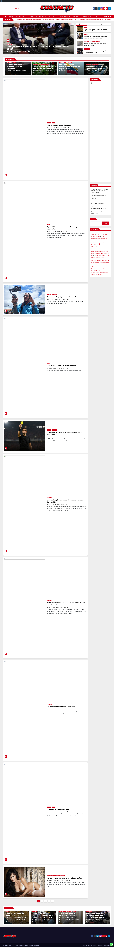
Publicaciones (86, 16)
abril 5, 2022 (51, 811)
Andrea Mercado (22, 51)
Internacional (40, 16)
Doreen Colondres (64, 368)
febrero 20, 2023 (52, 709)
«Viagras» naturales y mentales (58, 809)
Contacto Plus (107, 945)
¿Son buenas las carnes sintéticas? (59, 125)
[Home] (5, 16)
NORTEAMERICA (20, 16)
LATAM (30, 16)
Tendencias (105, 24)
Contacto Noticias (62, 127)
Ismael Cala (98, 72)
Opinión (93, 68)
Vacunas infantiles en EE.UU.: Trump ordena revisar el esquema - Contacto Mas (100, 253)
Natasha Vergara (60, 231)
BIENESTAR (49, 122)
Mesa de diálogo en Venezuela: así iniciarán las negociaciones (42, 67)
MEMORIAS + (76, 16)
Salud (99, 41)
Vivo (10, 16)
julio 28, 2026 (89, 72)
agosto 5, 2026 (11, 70)
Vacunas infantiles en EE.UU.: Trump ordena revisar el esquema (67, 915)
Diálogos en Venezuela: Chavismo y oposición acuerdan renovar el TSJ (95, 915)
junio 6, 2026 (51, 504)
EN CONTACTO (52, 16)
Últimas (82, 24)
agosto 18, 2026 (64, 919)
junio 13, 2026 (51, 607)
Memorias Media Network (34, 945)
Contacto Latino (50, 875)
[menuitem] (1, 1)
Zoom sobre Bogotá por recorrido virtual (61, 297)
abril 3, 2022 (51, 299)
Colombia (9, 46)
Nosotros (85, 945)
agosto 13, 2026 (12, 51)
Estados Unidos (93, 41)
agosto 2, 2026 (63, 70)
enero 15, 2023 (51, 127)
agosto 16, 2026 (91, 919)
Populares (93, 24)
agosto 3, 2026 (37, 70)
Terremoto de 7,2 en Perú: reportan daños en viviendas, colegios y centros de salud (99, 191)
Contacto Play (65, 16)
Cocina (53, 122)
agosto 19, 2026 (38, 919)
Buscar (93, 219)
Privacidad (95, 945)
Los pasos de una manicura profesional (61, 706)
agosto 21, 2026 (11, 919)
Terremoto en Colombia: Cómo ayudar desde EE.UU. (32, 49)
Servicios (90, 945)
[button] (98, 16)
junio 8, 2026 (51, 231)
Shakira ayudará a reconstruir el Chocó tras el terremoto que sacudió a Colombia (100, 197)
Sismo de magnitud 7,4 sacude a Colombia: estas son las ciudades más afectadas (99, 272)
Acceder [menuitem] (4, 1)
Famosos (62, 875)
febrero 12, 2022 (52, 368)
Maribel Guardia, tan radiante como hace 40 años (64, 878)
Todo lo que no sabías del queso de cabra (61, 366)
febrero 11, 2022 (52, 880)
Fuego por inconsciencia (94, 71)
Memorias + (100, 945)
